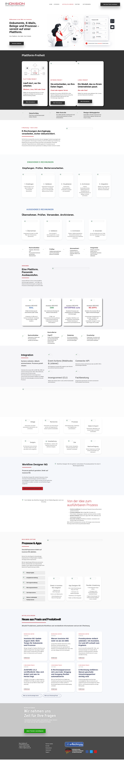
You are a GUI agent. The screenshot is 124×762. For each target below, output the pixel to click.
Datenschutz (49, 748)
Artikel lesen (27, 657)
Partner (77, 4)
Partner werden (49, 743)
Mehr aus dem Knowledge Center (31, 695)
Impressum (48, 750)
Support (47, 752)
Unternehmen (87, 4)
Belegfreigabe (30, 572)
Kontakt (47, 746)
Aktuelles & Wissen (67, 4)
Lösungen (56, 4)
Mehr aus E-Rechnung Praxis (51, 695)
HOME (50, 4)
